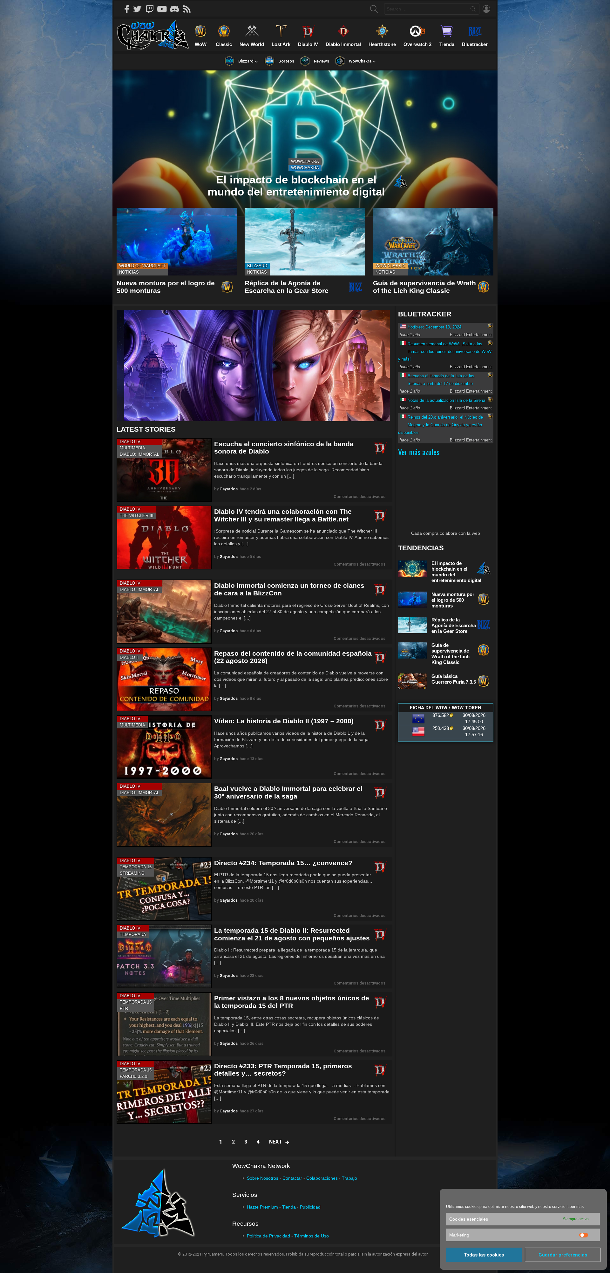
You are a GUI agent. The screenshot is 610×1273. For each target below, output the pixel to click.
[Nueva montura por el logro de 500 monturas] (177, 241)
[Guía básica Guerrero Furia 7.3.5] (412, 681)
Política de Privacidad (268, 1235)
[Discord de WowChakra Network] (176, 9)
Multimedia (132, 448)
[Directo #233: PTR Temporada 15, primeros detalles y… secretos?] (164, 1092)
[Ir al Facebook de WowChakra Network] (127, 9)
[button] (253, 365)
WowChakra (305, 161)
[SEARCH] (374, 9)
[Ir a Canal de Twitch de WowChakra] (152, 9)
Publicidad (310, 1207)
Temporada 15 (136, 867)
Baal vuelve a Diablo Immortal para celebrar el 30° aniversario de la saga (288, 792)
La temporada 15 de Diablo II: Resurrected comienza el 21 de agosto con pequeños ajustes (292, 934)
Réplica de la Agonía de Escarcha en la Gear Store (287, 286)
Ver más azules (418, 451)
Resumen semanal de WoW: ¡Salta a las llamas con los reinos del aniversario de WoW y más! (444, 351)
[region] (254, 365)
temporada (133, 934)
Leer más (575, 1206)
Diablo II (129, 657)
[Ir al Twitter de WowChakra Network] (139, 9)
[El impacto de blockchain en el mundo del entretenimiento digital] (305, 143)
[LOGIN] (486, 9)
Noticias (129, 272)
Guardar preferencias (563, 1255)
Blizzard (257, 265)
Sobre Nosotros (262, 1178)
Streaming (132, 873)
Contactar (292, 1178)
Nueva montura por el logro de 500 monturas (452, 600)
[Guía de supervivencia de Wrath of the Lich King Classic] (433, 241)
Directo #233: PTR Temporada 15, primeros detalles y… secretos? (283, 1069)
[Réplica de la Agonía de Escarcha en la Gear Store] (305, 241)
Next (275, 1142)
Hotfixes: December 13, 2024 (434, 327)
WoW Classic (390, 265)
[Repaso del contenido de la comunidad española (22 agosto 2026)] (164, 679)
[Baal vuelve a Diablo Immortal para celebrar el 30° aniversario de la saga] (164, 814)
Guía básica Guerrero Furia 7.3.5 (453, 679)
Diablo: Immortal (139, 454)
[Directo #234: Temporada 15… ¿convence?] (164, 889)
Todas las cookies (484, 1255)
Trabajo (349, 1178)
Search (473, 10)
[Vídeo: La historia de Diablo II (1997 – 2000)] (164, 747)
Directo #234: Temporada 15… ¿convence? (283, 862)
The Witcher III (136, 515)
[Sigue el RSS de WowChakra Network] (189, 9)
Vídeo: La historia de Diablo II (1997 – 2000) (284, 721)
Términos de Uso (311, 1235)
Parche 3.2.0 (133, 1076)
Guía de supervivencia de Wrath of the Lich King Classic (424, 286)
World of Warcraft (142, 265)
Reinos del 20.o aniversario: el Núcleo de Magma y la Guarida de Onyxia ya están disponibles (440, 425)
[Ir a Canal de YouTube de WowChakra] (164, 9)
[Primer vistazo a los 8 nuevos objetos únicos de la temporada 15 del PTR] (164, 1024)
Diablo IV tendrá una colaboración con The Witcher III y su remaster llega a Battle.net (283, 515)
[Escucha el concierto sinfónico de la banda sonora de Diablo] (164, 470)
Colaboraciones (322, 1178)
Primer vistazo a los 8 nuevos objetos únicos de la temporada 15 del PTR (291, 1001)
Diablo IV (130, 441)
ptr (124, 1008)
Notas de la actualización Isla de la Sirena (446, 400)
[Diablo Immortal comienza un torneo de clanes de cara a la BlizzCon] (164, 611)
